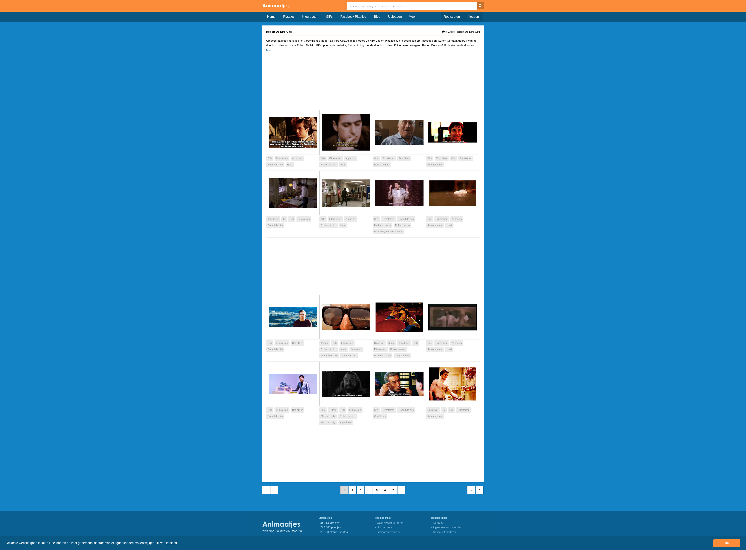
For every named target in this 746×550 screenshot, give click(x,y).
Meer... (270, 50)
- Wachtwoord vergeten (389, 522)
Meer (412, 16)
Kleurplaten (310, 16)
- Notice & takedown (443, 531)
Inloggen (473, 16)
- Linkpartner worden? (388, 531)
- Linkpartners (383, 527)
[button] (179, 543)
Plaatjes (289, 16)
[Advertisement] (373, 80)
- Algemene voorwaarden (446, 527)
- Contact (437, 522)
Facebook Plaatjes (353, 16)
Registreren (452, 16)
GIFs (329, 16)
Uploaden (395, 16)
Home (271, 16)
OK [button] (727, 543)
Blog (377, 16)
